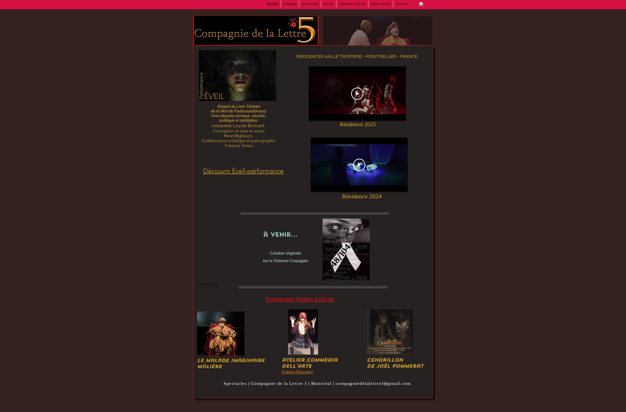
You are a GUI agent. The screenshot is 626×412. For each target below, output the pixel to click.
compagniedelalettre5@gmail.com (373, 383)
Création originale (286, 253)
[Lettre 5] (422, 5)
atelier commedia (309, 360)
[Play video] (357, 94)
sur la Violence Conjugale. (286, 261)
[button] (290, 4)
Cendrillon (385, 360)
